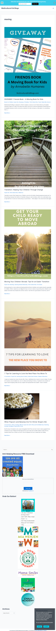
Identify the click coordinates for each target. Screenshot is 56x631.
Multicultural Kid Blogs (10, 8)
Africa (13, 424)
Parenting (11, 284)
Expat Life (16, 102)
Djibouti (21, 424)
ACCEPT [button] (46, 626)
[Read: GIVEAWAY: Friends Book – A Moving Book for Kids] (27, 61)
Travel (39, 102)
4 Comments (7, 376)
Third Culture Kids (33, 102)
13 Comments (7, 424)
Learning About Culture (21, 376)
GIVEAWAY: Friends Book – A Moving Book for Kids (23, 99)
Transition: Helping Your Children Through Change (23, 190)
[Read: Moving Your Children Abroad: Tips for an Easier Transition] (27, 244)
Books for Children (8, 102)
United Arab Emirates (32, 376)
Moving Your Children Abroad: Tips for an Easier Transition (26, 282)
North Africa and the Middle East (36, 424)
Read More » (7, 113)
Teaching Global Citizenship (20, 284)
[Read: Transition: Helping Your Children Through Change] (28, 153)
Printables (26, 102)
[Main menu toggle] (53, 8)
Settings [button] (39, 626)
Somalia (6, 426)
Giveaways (21, 102)
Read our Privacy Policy (41, 619)
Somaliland (11, 426)
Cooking (17, 424)
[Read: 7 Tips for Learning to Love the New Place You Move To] (27, 336)
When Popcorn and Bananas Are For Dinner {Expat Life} (25, 422)
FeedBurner (31, 490)
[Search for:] (28, 449)
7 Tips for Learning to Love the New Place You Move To (25, 373)
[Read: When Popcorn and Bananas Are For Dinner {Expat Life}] (21, 406)
